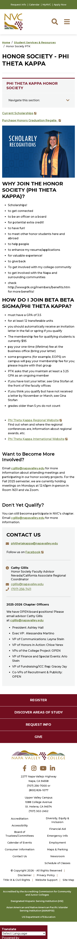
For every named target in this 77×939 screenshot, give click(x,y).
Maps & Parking (57, 849)
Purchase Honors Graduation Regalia (30, 120)
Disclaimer (25, 875)
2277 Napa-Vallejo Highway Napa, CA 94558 (38, 779)
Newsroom (57, 856)
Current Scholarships (17, 113)
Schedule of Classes (57, 863)
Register (38, 700)
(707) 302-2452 (38, 811)
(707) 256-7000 (37, 785)
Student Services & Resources (35, 42)
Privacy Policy (46, 875)
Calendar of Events (19, 842)
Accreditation (19, 818)
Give (38, 737)
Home (6, 42)
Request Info (18, 4)
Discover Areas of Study (39, 712)
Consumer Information (19, 849)
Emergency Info (57, 835)
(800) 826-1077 (38, 790)
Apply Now (60, 4)
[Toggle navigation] (68, 100)
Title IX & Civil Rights (16, 880)
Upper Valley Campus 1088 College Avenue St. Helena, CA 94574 (38, 802)
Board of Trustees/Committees (19, 833)
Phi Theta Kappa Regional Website (33, 420)
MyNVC (46, 4)
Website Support (46, 880)
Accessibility (20, 825)
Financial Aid (57, 829)
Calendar (34, 4)
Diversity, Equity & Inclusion (57, 820)
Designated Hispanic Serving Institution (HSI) (37, 901)
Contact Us (20, 856)
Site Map (68, 880)
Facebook (32, 552)
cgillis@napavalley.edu (27, 468)
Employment (57, 842)
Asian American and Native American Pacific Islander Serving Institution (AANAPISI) (37, 909)
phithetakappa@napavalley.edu (34, 543)
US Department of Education (38, 917)
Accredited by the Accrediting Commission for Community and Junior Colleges (37, 893)
